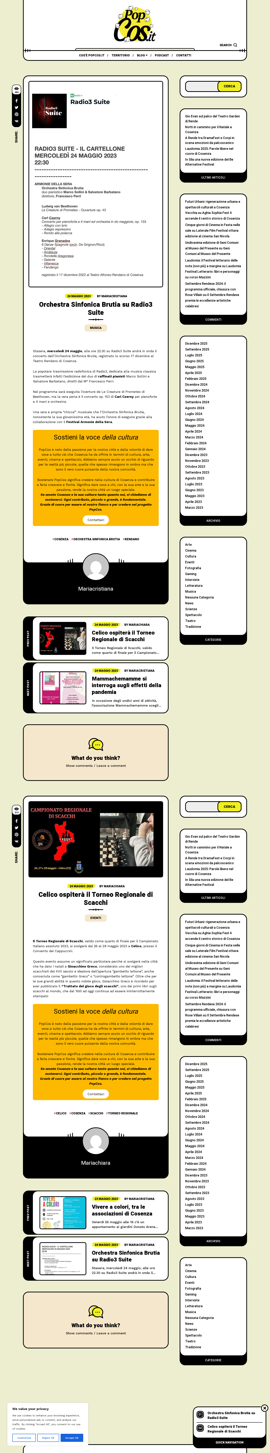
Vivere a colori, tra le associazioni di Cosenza (122, 1210)
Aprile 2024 (193, 431)
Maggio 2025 (194, 367)
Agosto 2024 (194, 408)
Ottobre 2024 (195, 396)
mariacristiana (114, 296)
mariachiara (139, 625)
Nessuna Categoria (199, 597)
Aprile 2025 (193, 372)
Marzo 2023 (194, 507)
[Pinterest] (16, 114)
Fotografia (193, 568)
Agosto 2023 (194, 478)
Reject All (48, 1437)
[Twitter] (16, 107)
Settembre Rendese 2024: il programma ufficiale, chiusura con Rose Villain (210, 289)
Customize (24, 1437)
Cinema (190, 550)
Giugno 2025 (194, 361)
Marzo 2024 (194, 437)
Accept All (71, 1437)
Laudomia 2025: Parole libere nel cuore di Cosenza (209, 151)
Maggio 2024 (194, 425)
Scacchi (96, 1113)
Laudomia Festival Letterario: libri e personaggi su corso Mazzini (213, 272)
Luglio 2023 (193, 484)
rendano (132, 539)
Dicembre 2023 (196, 455)
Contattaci (95, 520)
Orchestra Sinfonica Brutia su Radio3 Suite (126, 1256)
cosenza (61, 539)
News (189, 603)
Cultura (190, 556)
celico (61, 1113)
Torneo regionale (123, 1113)
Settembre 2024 (197, 402)
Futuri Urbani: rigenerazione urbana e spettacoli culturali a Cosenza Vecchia (212, 207)
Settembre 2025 (197, 349)
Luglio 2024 (193, 414)
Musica (96, 328)
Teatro (190, 620)
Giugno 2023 (194, 490)
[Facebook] (16, 101)
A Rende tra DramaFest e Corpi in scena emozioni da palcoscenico (209, 140)
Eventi (189, 562)
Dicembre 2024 (196, 384)
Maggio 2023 (194, 496)
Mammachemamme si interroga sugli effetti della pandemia (126, 685)
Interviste (192, 579)
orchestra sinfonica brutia (96, 539)
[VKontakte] (16, 121)
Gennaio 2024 (195, 449)
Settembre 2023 (197, 472)
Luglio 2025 (193, 355)
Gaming (190, 574)
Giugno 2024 (194, 419)
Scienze (191, 609)
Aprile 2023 (193, 501)
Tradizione (193, 626)
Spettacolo (193, 615)
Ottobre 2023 (195, 466)
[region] (47, 1424)
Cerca (229, 86)
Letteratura (194, 585)
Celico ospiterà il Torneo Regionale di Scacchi (123, 636)
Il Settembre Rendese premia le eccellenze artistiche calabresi (212, 300)
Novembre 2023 (197, 460)
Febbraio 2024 (195, 443)
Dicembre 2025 (196, 343)
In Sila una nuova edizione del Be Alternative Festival (209, 162)
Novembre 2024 (197, 390)
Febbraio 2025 (195, 378)
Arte (188, 544)
